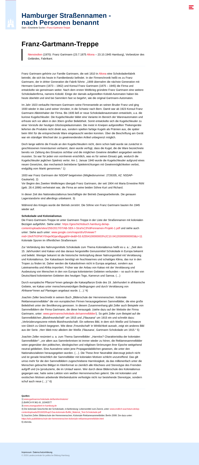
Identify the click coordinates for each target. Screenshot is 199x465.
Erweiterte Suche (36, 28)
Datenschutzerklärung (42, 452)
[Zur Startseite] (10, 23)
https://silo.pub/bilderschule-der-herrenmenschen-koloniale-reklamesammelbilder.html (63, 419)
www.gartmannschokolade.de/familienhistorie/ (46, 399)
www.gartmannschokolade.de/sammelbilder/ (69, 313)
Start (24, 28)
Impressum (27, 452)
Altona (90, 54)
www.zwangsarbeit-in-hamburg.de (40, 406)
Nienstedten (35, 54)
